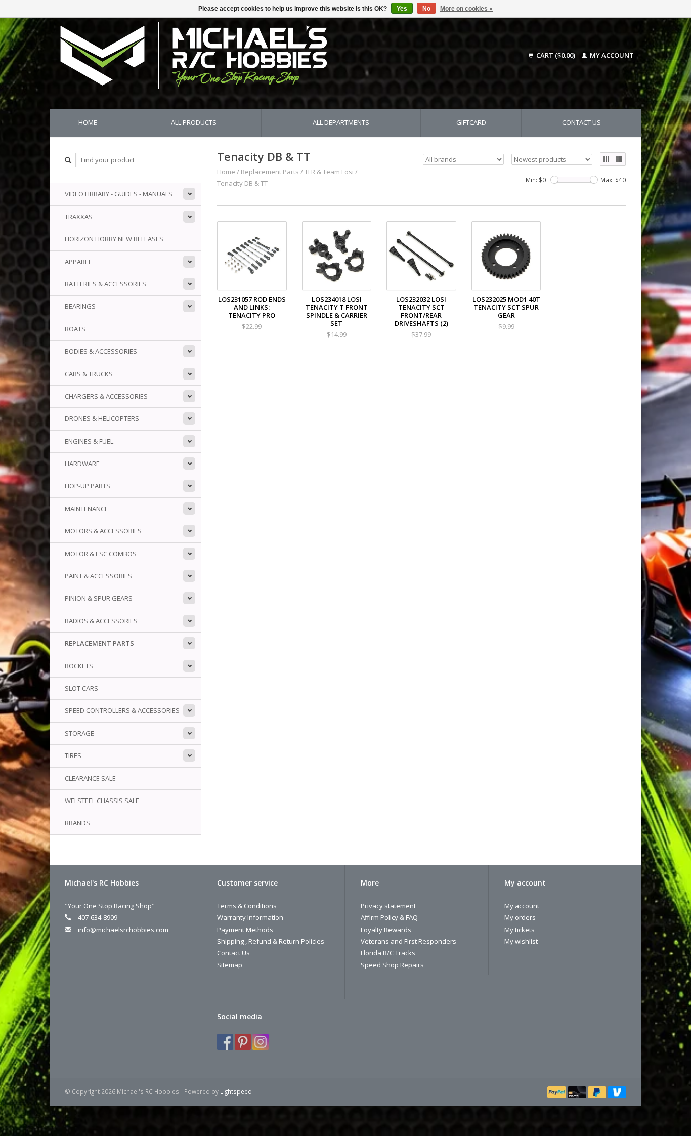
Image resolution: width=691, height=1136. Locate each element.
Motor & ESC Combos (101, 553)
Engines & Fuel (89, 441)
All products (194, 122)
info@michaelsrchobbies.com (123, 929)
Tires (73, 755)
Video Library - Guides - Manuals (118, 193)
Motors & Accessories (103, 530)
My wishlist (521, 941)
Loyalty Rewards (386, 929)
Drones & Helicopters (102, 418)
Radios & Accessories (101, 620)
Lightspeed (236, 1091)
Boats (75, 328)
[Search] (68, 160)
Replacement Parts (99, 643)
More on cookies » (466, 8)
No (426, 8)
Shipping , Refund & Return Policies (270, 941)
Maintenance (86, 508)
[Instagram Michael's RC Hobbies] (260, 1042)
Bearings (80, 306)
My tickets (519, 929)
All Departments (341, 122)
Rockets (79, 665)
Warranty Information (250, 917)
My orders (520, 917)
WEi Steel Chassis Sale (102, 800)
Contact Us (581, 122)
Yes (402, 8)
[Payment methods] (557, 1091)
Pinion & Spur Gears (99, 598)
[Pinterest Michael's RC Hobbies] (243, 1042)
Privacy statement (388, 905)
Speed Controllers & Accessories (122, 710)
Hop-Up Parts (87, 485)
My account (611, 55)
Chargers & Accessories (106, 396)
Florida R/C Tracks (388, 952)
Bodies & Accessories (101, 351)
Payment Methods (245, 929)
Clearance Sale (90, 778)
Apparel (78, 261)
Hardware (82, 463)
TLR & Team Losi (329, 171)
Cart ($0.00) (556, 55)
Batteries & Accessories (105, 283)
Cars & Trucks (89, 373)
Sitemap (229, 965)
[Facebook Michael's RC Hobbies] (225, 1042)
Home (87, 122)
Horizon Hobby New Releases (114, 238)
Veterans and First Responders (408, 941)
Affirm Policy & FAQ (389, 917)
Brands (77, 822)
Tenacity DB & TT (242, 183)
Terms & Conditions (247, 905)
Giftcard (471, 122)
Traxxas (79, 216)
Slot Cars (81, 688)
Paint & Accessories (98, 575)
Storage (79, 733)
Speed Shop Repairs (392, 965)
